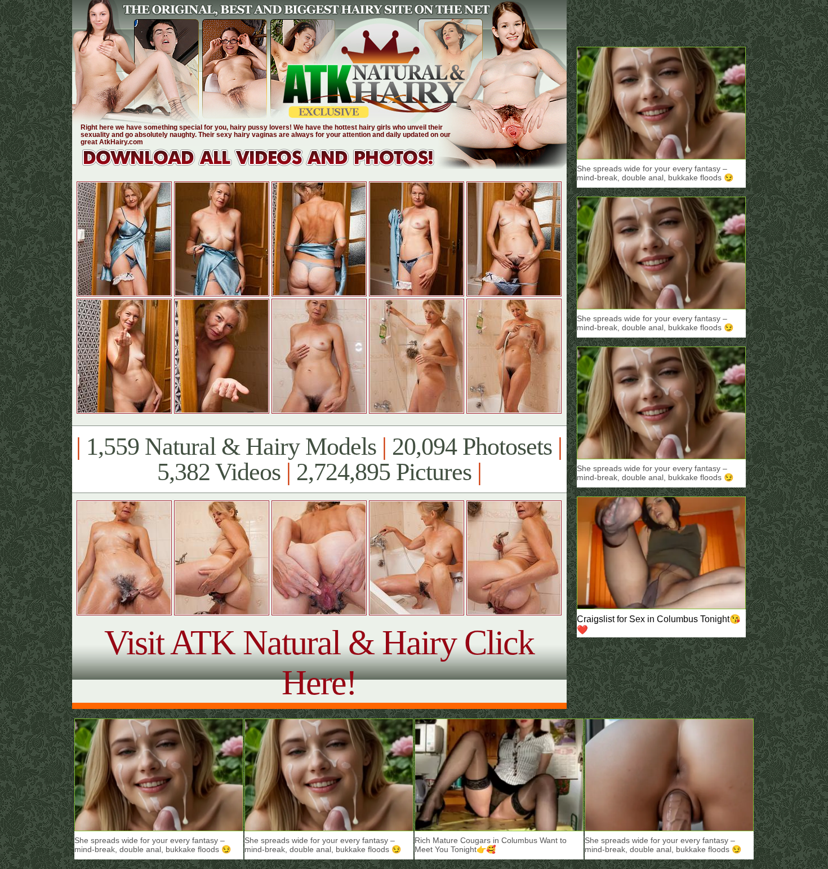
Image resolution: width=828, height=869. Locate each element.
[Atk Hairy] (269, 166)
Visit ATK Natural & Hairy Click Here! (319, 662)
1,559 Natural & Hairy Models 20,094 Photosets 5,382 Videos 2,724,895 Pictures (319, 459)
